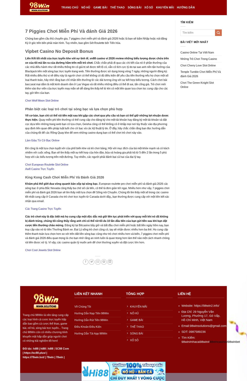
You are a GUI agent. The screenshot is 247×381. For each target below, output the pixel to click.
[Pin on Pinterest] (104, 262)
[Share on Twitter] (91, 262)
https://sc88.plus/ (35, 352)
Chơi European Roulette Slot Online (46, 164)
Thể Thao (117, 7)
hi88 (35, 348)
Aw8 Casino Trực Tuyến (39, 169)
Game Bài (100, 7)
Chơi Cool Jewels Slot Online (43, 250)
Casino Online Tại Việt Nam (197, 52)
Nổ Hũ (85, 7)
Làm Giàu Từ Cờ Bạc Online (42, 140)
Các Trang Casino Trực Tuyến (43, 208)
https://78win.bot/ (33, 357)
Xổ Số (148, 7)
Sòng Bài (134, 7)
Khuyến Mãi (165, 7)
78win (50, 357)
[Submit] (218, 32)
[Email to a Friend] (98, 262)
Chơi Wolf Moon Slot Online (42, 100)
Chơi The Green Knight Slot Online (197, 85)
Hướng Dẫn (186, 7)
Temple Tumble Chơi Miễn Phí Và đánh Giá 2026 (200, 74)
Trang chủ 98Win (33, 315)
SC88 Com (62, 348)
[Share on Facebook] (85, 262)
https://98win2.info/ (206, 305)
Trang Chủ (69, 7)
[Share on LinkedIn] (110, 262)
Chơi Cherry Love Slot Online (198, 65)
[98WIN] (39, 7)
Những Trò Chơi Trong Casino (198, 58)
